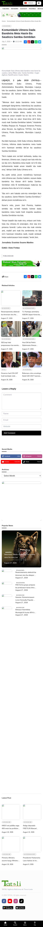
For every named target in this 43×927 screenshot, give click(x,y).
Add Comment (9, 433)
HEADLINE (21, 595)
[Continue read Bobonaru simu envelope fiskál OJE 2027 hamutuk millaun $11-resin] (32, 359)
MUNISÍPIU (14, 8)
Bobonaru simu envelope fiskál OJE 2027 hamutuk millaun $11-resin (31, 375)
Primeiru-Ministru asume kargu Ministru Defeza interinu (10, 859)
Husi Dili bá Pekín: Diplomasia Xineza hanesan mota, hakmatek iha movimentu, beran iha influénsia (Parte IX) (31, 344)
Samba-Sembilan (9, 109)
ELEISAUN (23, 8)
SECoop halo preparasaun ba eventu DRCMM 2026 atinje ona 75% (10, 344)
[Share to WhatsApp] (36, 41)
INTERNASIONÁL (29, 308)
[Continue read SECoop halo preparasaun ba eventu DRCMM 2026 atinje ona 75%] (11, 329)
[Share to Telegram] (39, 41)
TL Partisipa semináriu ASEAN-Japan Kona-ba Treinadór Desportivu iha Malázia (31, 313)
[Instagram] (28, 41)
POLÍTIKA (32, 8)
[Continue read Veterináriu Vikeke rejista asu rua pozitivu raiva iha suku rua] (21, 548)
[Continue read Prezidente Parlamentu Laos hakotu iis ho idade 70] (32, 844)
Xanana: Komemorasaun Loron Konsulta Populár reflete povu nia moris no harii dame (24, 599)
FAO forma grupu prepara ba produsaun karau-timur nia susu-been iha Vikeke (25, 586)
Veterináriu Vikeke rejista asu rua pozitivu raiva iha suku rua (19, 555)
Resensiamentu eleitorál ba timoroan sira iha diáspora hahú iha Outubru (10, 313)
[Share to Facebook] (25, 41)
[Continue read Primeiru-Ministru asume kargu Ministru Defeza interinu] (11, 844)
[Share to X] (32, 41)
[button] (5, 924)
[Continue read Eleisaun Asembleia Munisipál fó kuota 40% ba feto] (7, 696)
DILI (4, 369)
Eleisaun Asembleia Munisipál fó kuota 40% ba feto (25, 611)
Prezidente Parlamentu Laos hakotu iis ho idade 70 (31, 859)
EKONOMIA (6, 339)
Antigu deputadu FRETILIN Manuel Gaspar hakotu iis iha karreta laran (31, 827)
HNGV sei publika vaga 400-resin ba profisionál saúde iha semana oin (11, 827)
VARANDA (5, 8)
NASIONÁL (7, 26)
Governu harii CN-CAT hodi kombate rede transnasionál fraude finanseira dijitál (9, 375)
